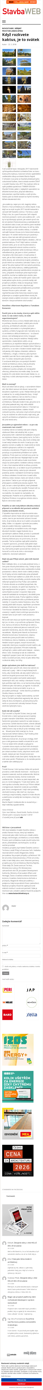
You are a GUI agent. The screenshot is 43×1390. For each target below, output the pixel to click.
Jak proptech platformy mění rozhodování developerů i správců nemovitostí (22, 1300)
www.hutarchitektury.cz (18, 893)
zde (21, 817)
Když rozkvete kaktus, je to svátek (20, 37)
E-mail (4, 953)
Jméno (4, 946)
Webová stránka (7, 959)
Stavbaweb (10, 1196)
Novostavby (8, 28)
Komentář (5, 926)
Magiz (10, 1297)
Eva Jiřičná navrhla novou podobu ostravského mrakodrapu (22, 1322)
